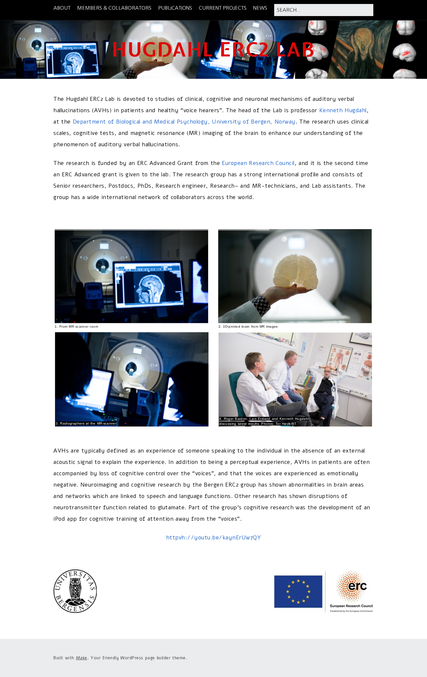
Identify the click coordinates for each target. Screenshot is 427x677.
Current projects (223, 7)
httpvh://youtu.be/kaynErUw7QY (213, 537)
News (260, 7)
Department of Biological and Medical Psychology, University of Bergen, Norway (184, 122)
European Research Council (258, 163)
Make (81, 658)
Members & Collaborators (114, 7)
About (61, 7)
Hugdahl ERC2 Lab (213, 49)
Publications (175, 7)
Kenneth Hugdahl (343, 110)
